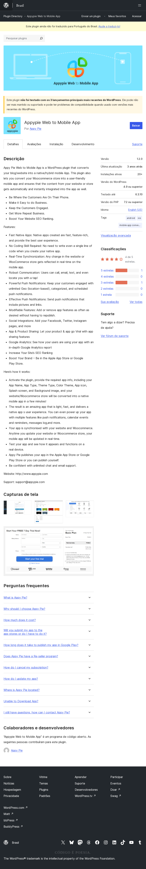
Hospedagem (12, 789)
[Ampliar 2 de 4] (58, 505)
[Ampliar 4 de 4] (89, 531)
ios (139, 218)
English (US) (135, 209)
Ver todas (136, 302)
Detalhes (13, 144)
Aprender (81, 777)
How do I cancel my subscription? (26, 667)
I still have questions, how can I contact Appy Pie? (37, 712)
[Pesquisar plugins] (41, 38)
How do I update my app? (21, 678)
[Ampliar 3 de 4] (89, 505)
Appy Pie (35, 128)
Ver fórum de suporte (115, 336)
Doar (115, 789)
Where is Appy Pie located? (22, 690)
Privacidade (11, 796)
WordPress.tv (85, 796)
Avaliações (34, 144)
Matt (9, 814)
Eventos (115, 783)
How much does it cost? (20, 620)
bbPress (11, 820)
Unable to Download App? (21, 701)
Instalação (56, 144)
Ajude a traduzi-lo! (109, 26)
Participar (116, 777)
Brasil (15, 842)
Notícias (9, 783)
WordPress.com (16, 807)
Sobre (7, 777)
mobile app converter (130, 225)
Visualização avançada (116, 235)
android (131, 218)
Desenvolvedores (86, 789)
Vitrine (43, 777)
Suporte (137, 144)
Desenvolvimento (83, 144)
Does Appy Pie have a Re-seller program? (31, 656)
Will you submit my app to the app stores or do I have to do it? (25, 632)
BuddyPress (13, 826)
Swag (115, 796)
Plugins (43, 789)
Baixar (136, 125)
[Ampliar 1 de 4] (27, 505)
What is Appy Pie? (15, 597)
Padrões (44, 796)
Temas (43, 783)
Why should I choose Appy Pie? (24, 609)
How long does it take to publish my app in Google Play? (41, 645)
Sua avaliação (110, 302)
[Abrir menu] (140, 5)
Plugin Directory (13, 16)
